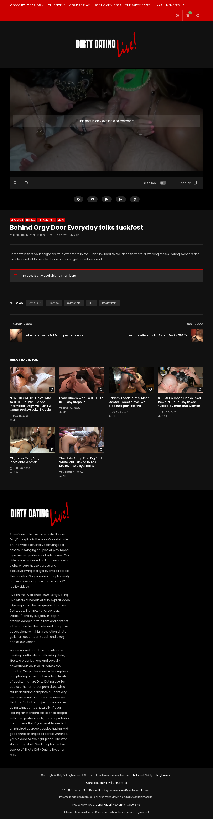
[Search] (198, 15)
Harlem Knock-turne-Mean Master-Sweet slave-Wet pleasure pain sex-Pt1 (129, 402)
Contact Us (120, 783)
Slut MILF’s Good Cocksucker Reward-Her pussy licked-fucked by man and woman (179, 402)
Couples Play (79, 5)
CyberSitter (134, 804)
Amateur (34, 303)
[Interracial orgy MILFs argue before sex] (16, 335)
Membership (175, 5)
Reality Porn (109, 303)
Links (158, 5)
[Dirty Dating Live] (106, 44)
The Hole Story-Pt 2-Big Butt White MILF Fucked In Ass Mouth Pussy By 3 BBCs (80, 462)
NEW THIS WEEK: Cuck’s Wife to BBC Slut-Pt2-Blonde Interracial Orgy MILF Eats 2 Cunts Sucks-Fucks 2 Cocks (31, 404)
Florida (30, 219)
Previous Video (21, 324)
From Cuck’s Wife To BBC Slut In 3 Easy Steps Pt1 (81, 400)
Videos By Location (25, 5)
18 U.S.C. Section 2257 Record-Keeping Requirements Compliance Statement (106, 790)
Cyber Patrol (103, 804)
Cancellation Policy (98, 783)
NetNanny (119, 804)
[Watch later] (177, 15)
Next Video (195, 324)
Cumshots (73, 303)
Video (61, 219)
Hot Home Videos (107, 5)
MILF (91, 303)
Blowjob (54, 303)
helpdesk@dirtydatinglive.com (152, 775)
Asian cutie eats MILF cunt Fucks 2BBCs (158, 335)
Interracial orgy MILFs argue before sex (55, 335)
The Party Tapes (137, 5)
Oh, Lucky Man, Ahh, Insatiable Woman (24, 460)
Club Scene (56, 5)
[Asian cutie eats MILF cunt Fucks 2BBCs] (197, 335)
